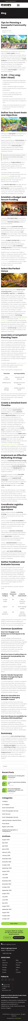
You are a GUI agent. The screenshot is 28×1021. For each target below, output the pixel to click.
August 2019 (5, 912)
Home (4, 960)
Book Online (13, 923)
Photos (18, 965)
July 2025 (5, 874)
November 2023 (6, 884)
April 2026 (5, 846)
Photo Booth (5, 823)
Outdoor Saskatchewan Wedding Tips (17, 783)
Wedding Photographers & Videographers (10, 830)
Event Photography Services (10, 811)
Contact (18, 972)
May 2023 (5, 903)
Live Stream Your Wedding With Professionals (16, 776)
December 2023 (6, 881)
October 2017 (6, 919)
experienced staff (21, 363)
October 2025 (6, 865)
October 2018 (6, 915)
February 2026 (6, 852)
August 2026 (5, 839)
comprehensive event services (9, 444)
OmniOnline (18, 1018)
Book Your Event (19, 937)
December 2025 (6, 858)
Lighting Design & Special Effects (11, 820)
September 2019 (6, 909)
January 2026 (6, 855)
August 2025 (5, 871)
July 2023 (5, 896)
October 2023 (6, 887)
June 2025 (5, 877)
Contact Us (7, 937)
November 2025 (6, 862)
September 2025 (7, 868)
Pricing (4, 970)
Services (4, 965)
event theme (4, 261)
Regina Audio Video (7, 826)
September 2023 (6, 890)
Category (5, 801)
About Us (5, 962)
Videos (18, 967)
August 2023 (5, 893)
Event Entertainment (8, 807)
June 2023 (5, 900)
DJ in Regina (5, 804)
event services (5, 176)
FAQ (17, 970)
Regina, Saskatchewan (10, 1)
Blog (17, 960)
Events (4, 972)
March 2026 (5, 849)
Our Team (19, 962)
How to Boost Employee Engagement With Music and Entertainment (15, 790)
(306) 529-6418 (7, 953)
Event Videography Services (10, 817)
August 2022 (5, 906)
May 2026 (5, 843)
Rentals (4, 967)
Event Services (10, 32)
